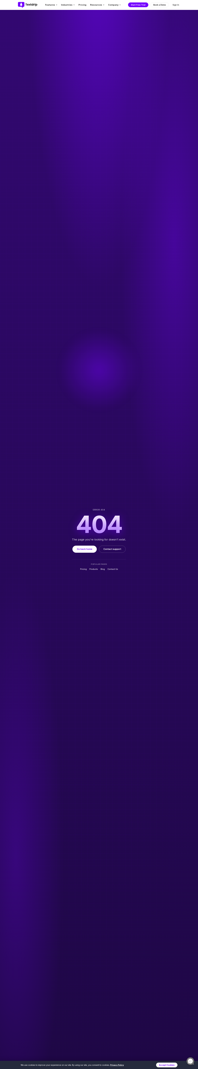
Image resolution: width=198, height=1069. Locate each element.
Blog (103, 569)
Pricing (82, 5)
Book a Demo (159, 5)
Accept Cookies (167, 1065)
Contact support (112, 549)
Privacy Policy (117, 1065)
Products (93, 569)
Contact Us (113, 569)
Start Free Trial (138, 5)
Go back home (84, 549)
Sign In (176, 5)
